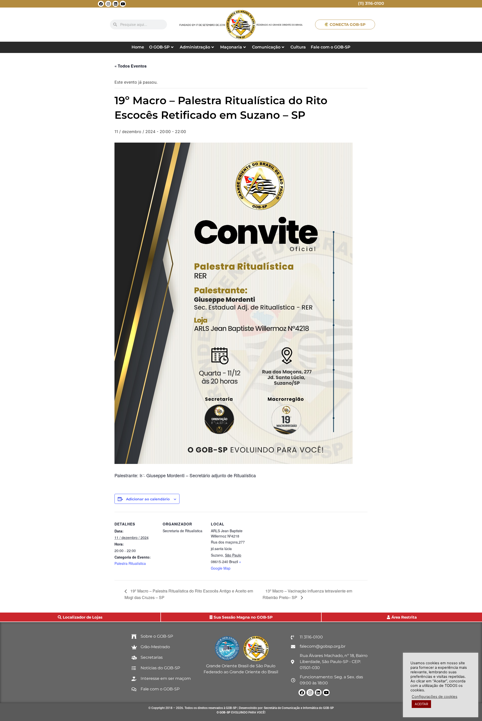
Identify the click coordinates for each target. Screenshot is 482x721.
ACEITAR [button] (421, 704)
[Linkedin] (115, 4)
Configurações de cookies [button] (434, 696)
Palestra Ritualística (130, 563)
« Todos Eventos (130, 66)
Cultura (298, 47)
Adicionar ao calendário (148, 499)
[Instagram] (108, 4)
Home (138, 47)
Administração (195, 47)
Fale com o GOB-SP (330, 47)
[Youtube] (123, 4)
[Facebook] (101, 4)
